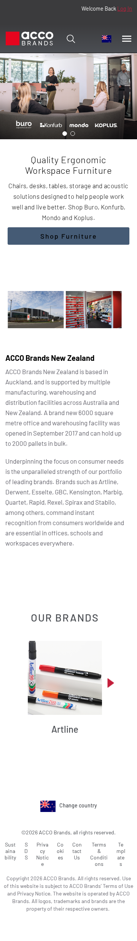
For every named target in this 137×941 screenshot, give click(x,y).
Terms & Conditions (99, 854)
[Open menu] (126, 38)
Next (110, 683)
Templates (120, 854)
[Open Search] (70, 38)
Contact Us (77, 851)
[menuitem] (106, 38)
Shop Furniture (68, 236)
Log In (124, 8)
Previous (21, 683)
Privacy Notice (42, 854)
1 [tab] (64, 133)
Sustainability (10, 851)
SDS (26, 851)
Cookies (60, 851)
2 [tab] (72, 133)
